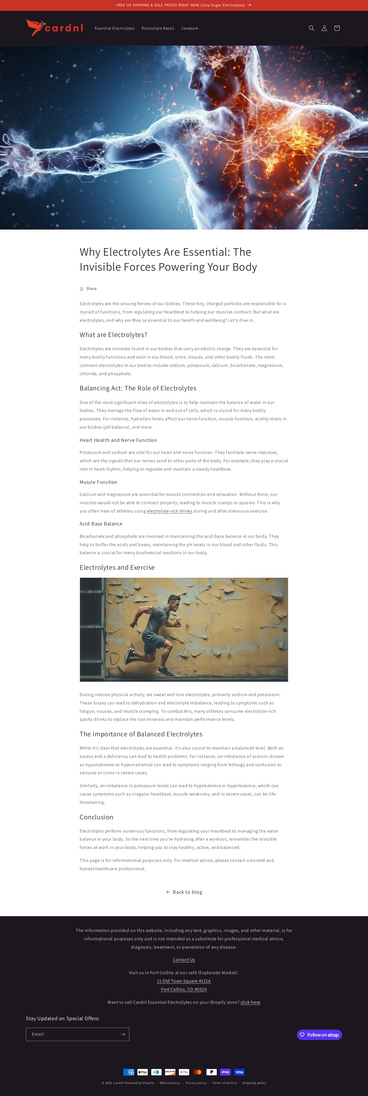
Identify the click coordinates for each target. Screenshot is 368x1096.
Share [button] (91, 288)
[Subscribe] (122, 1034)
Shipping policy (254, 1083)
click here (250, 1002)
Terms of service (224, 1083)
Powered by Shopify (139, 1083)
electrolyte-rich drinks (170, 511)
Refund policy (170, 1083)
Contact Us (184, 960)
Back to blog (187, 892)
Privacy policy (196, 1083)
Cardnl (119, 1083)
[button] (311, 28)
